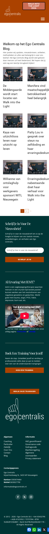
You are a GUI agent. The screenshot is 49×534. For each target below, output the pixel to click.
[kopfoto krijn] (12, 68)
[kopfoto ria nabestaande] (37, 161)
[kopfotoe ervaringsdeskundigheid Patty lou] (37, 114)
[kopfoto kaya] (12, 114)
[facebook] (18, 497)
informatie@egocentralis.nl (15, 486)
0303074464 (16, 479)
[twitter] (24, 497)
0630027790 (15, 482)
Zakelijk (32, 331)
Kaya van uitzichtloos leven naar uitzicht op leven (10, 141)
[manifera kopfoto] (37, 68)
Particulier (21, 331)
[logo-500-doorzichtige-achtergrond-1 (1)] (24, 397)
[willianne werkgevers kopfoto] (12, 161)
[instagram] (31, 497)
